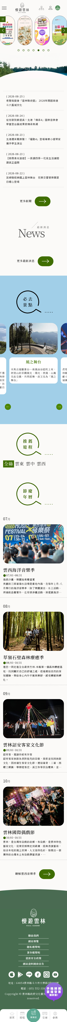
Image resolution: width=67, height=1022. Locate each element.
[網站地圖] (41, 8)
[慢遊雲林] (22, 7)
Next (59, 407)
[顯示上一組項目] (3, 30)
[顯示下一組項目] (64, 30)
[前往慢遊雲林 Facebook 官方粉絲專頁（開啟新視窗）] (38, 974)
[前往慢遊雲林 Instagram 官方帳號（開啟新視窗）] (46, 974)
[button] (4, 7)
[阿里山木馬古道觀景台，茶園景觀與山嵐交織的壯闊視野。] (33, 338)
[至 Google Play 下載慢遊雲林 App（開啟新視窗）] (20, 974)
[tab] (8, 463)
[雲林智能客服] (57, 8)
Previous (8, 407)
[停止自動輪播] (3, 19)
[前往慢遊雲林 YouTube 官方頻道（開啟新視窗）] (55, 974)
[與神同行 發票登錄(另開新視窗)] (54, 989)
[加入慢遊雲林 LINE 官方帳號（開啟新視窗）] (29, 974)
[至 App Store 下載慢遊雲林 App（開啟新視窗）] (12, 974)
